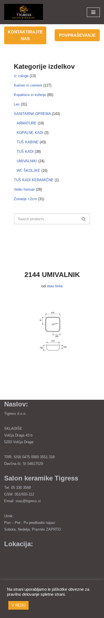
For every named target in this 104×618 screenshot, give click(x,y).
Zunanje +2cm (25, 199)
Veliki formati (24, 190)
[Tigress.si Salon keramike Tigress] (23, 12)
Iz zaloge (21, 76)
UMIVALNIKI (27, 161)
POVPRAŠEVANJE (77, 35)
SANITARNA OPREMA (32, 114)
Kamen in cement (28, 85)
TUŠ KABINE (28, 142)
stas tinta (55, 286)
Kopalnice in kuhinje (30, 95)
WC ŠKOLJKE (28, 171)
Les (17, 104)
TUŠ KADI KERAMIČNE (34, 180)
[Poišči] (84, 219)
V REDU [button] (18, 605)
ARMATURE (27, 123)
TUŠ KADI (25, 152)
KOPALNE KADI (30, 133)
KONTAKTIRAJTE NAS (25, 35)
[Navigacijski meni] (93, 12)
